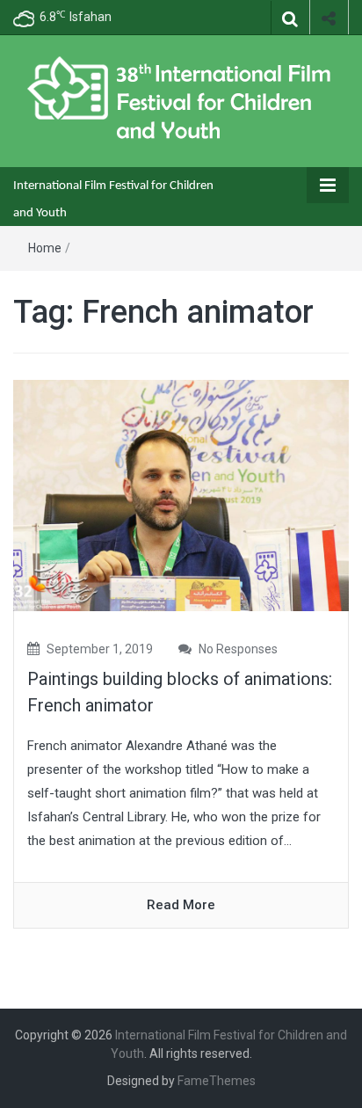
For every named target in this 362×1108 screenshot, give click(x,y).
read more (181, 905)
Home (45, 248)
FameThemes (216, 1081)
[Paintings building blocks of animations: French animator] (181, 495)
